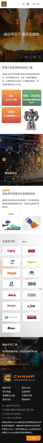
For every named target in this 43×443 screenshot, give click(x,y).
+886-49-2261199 (12, 414)
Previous (22, 57)
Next (39, 57)
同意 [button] (34, 438)
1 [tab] (1, 61)
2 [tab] (3, 61)
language (27, 4)
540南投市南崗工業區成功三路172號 (18, 409)
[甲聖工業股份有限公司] (4, 4)
